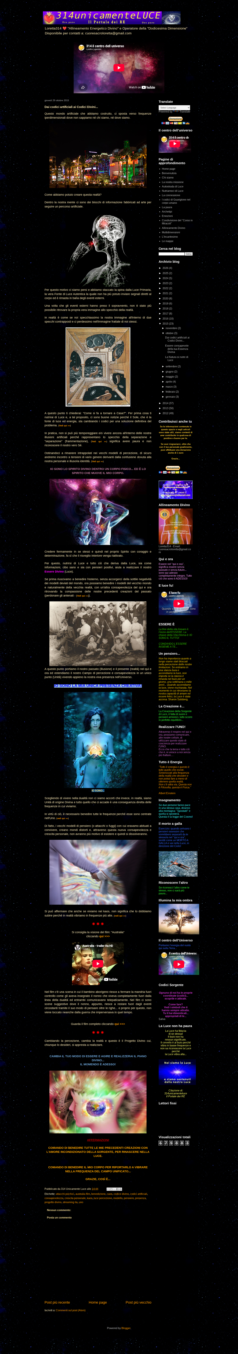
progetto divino (53, 1202)
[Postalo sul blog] (111, 1189)
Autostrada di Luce (172, 186)
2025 (166, 273)
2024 (166, 278)
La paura (167, 207)
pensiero (129, 1198)
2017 (166, 313)
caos (109, 1194)
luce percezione (103, 1198)
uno (81, 1202)
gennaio (171, 396)
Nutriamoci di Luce (172, 190)
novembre (172, 328)
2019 (166, 303)
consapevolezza (54, 1198)
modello (118, 1198)
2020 (166, 298)
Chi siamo (168, 177)
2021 (166, 293)
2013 (166, 408)
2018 (166, 308)
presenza (140, 1198)
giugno (170, 371)
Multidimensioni (171, 232)
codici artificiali (138, 1194)
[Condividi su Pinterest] (120, 1189)
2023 (166, 283)
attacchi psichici (65, 1194)
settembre (172, 366)
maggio (170, 376)
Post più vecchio (138, 1302)
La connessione (171, 195)
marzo (169, 386)
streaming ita (70, 1202)
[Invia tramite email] (108, 1189)
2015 (166, 323)
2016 (166, 318)
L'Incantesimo (170, 236)
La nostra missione (173, 182)
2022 (166, 288)
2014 (166, 403)
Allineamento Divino (173, 228)
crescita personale (75, 1198)
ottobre (170, 333)
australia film (82, 1194)
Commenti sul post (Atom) (70, 1310)
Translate (185, 111)
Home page (98, 1302)
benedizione (98, 1194)
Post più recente (57, 1302)
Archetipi (167, 211)
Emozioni (167, 216)
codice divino (121, 1194)
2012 (166, 413)
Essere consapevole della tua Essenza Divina (177, 348)
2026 (166, 268)
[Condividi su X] (114, 1189)
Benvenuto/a (169, 173)
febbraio (171, 391)
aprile (169, 381)
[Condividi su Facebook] (117, 1189)
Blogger (125, 1328)
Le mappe (167, 241)
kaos (89, 1198)
